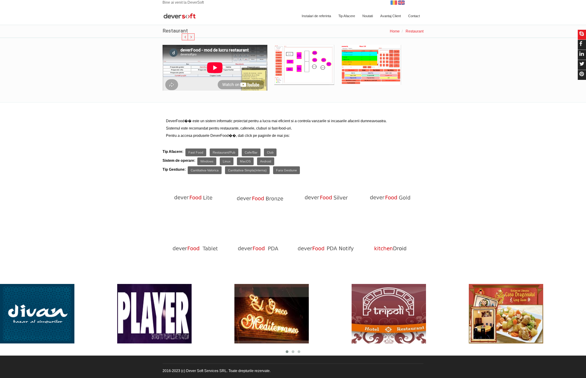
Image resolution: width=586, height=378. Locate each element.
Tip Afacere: (173, 152)
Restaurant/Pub (224, 152)
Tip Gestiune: (174, 169)
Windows (206, 161)
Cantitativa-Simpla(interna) (247, 170)
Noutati (367, 16)
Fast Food (195, 152)
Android (265, 161)
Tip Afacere (346, 16)
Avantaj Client (390, 16)
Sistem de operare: (179, 160)
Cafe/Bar (251, 152)
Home (395, 31)
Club (270, 152)
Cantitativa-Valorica (205, 170)
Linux (227, 161)
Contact (414, 16)
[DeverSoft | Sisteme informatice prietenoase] (179, 16)
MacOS (245, 161)
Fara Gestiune (286, 170)
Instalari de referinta (316, 16)
